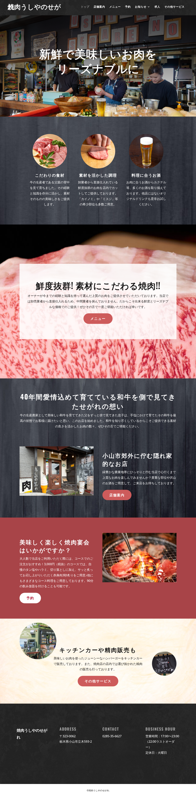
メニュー (115, 6)
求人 (157, 6)
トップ (85, 6)
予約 (128, 6)
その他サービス (174, 6)
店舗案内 (99, 6)
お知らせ (140, 6)
